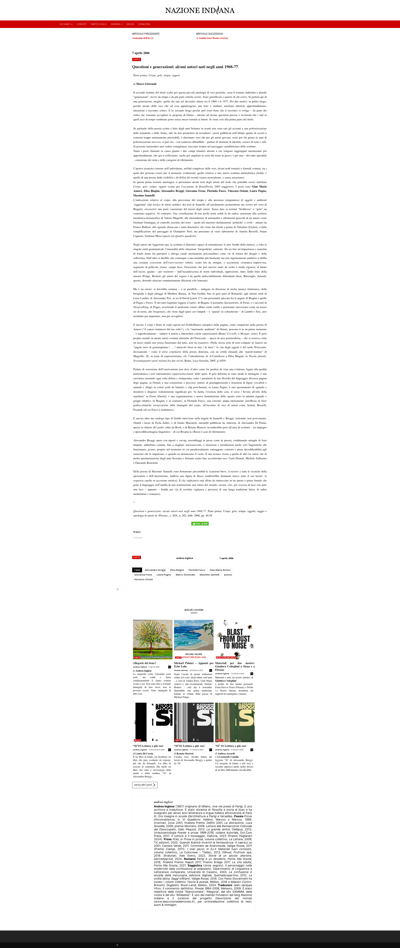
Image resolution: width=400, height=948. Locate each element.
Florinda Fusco (197, 569)
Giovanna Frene (143, 574)
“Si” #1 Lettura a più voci (230, 746)
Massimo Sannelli (209, 574)
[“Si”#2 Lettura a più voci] (194, 722)
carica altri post (143, 785)
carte (136, 59)
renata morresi (181, 670)
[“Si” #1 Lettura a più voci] (235, 722)
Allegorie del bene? (144, 663)
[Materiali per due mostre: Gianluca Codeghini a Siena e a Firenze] (235, 639)
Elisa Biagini (177, 569)
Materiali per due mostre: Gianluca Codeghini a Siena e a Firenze (235, 666)
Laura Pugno (164, 574)
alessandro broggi (155, 569)
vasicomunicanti (226, 657)
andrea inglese (184, 558)
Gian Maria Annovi (220, 569)
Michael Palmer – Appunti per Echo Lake (194, 664)
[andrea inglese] (143, 853)
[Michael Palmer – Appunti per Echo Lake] (194, 639)
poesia (228, 574)
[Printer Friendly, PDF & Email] (200, 525)
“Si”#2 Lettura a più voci (189, 746)
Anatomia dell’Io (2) (142, 38)
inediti (137, 740)
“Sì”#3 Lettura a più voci (148, 746)
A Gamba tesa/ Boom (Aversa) (212, 38)
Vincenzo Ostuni (143, 579)
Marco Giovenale (185, 574)
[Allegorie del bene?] (152, 639)
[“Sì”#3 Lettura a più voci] (152, 722)
